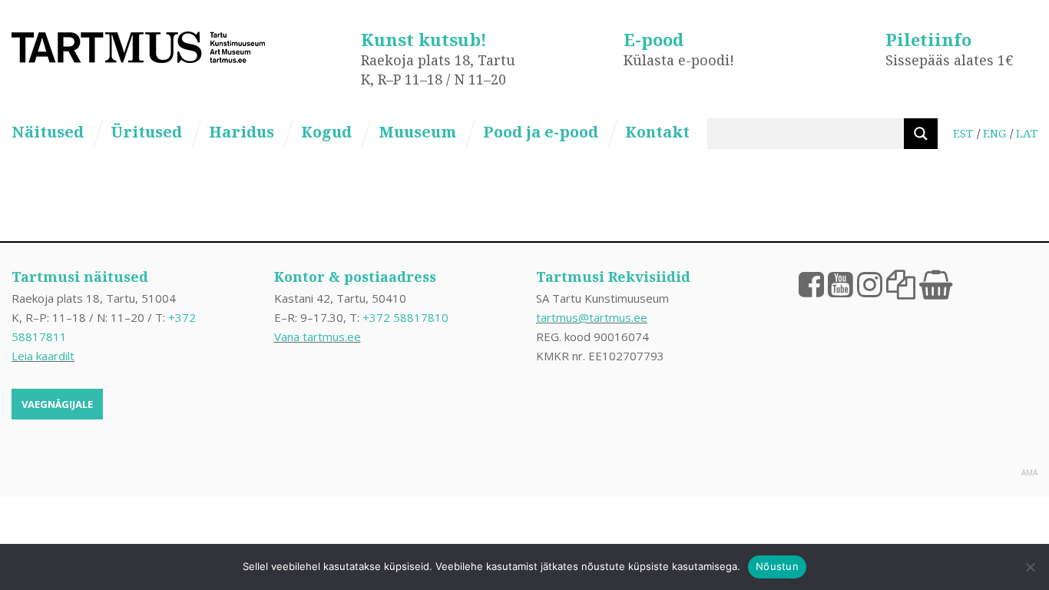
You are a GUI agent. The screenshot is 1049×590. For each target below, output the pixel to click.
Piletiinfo (928, 39)
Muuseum (417, 131)
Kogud (326, 131)
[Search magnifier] (921, 133)
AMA (1029, 472)
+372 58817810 (405, 317)
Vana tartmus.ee (317, 336)
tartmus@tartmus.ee (591, 317)
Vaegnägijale (57, 404)
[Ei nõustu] (1029, 567)
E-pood (653, 39)
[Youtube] (840, 283)
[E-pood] (935, 283)
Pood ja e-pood (540, 131)
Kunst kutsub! (424, 39)
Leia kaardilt (43, 355)
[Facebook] (811, 283)
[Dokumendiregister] (900, 283)
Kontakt (657, 131)
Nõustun (777, 566)
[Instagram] (869, 283)
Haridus (241, 131)
